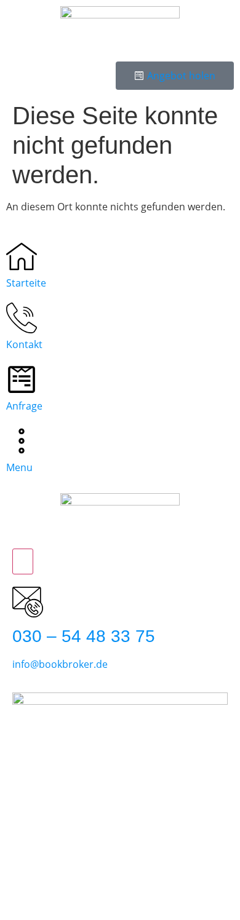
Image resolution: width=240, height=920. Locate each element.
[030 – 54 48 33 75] (27, 602)
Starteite (26, 283)
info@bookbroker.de (60, 664)
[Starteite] (21, 256)
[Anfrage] (21, 379)
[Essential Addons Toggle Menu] (22, 561)
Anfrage (24, 406)
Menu (19, 467)
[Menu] (21, 441)
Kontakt (24, 344)
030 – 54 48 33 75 (83, 636)
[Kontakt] (21, 318)
